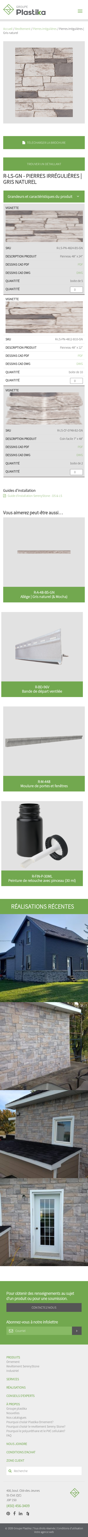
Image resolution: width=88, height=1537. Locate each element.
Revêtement (23, 29)
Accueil (8, 29)
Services (12, 1379)
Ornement (13, 1362)
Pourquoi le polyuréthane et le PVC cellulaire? (35, 1431)
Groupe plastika (16, 1408)
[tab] (44, 197)
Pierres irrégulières (45, 29)
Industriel (12, 1371)
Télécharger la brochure (46, 143)
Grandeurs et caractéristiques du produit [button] (40, 196)
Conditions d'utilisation (70, 1528)
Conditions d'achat (20, 1452)
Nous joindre (16, 1444)
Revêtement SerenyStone (22, 1366)
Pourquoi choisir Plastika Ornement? (29, 1422)
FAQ (9, 1435)
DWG (79, 273)
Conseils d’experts (20, 1396)
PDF (80, 264)
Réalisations (16, 1387)
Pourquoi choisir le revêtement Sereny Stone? (35, 1426)
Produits (13, 1357)
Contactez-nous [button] (44, 1307)
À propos (13, 1404)
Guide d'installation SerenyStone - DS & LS (34, 496)
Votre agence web (44, 1532)
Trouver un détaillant (44, 164)
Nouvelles (12, 1413)
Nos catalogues (16, 1417)
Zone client (15, 1460)
